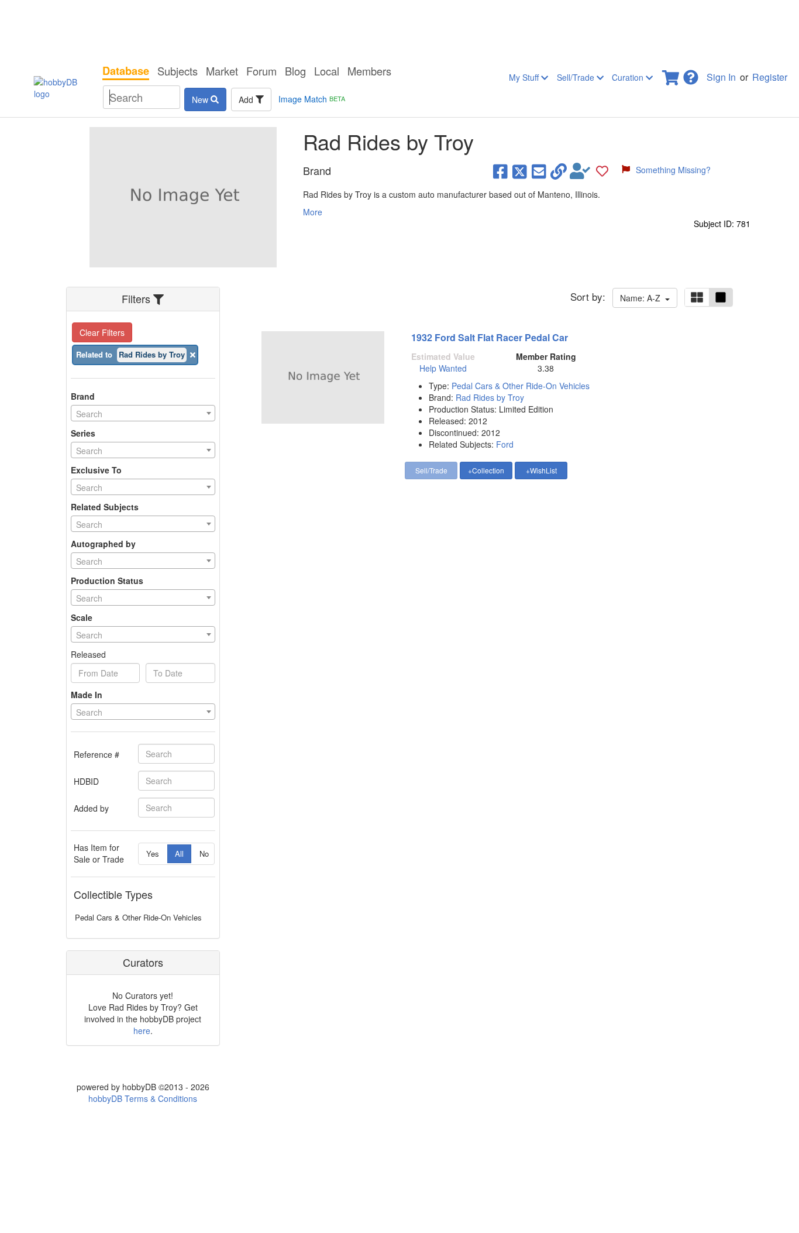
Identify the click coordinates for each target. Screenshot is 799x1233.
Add (247, 99)
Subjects (177, 70)
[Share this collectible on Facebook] (500, 171)
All (179, 853)
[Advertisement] (399, 29)
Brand (83, 396)
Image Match (311, 99)
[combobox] (143, 413)
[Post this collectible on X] (519, 171)
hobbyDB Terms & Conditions (142, 1098)
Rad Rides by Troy (490, 397)
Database (125, 70)
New (201, 99)
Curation (629, 77)
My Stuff (525, 77)
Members (369, 70)
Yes (152, 853)
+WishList (541, 470)
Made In (86, 694)
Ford (505, 444)
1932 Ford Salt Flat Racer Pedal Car (489, 337)
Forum (261, 70)
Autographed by (103, 543)
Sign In (721, 77)
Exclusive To (96, 470)
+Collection (486, 470)
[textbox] (143, 414)
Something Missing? (673, 170)
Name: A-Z (642, 298)
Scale (81, 617)
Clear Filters (102, 332)
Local (326, 70)
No (204, 853)
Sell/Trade (577, 77)
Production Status (107, 580)
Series (83, 433)
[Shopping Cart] (671, 74)
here (141, 1030)
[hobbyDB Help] (690, 74)
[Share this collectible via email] (539, 171)
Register (769, 77)
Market (222, 70)
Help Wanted (443, 368)
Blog (295, 70)
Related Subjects (105, 507)
